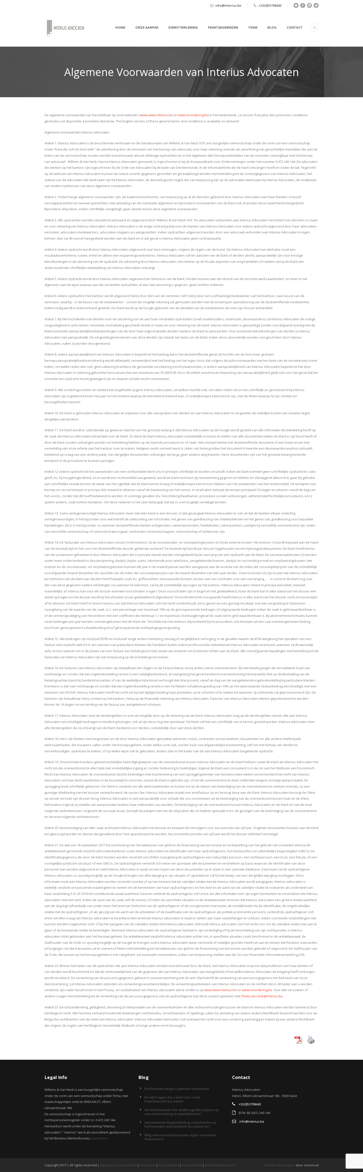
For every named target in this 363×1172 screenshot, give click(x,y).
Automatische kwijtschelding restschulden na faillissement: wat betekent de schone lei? (180, 1124)
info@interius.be (228, 5)
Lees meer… (101, 1138)
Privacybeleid (169, 1165)
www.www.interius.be (156, 115)
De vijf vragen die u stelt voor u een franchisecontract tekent (172, 1099)
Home (120, 27)
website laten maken (279, 1165)
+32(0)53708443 (270, 5)
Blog (272, 27)
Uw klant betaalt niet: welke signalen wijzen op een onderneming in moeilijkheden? (181, 1112)
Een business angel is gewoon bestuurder (176, 1088)
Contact (294, 27)
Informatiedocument (220, 1165)
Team (252, 27)
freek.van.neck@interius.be (262, 996)
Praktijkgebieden (223, 27)
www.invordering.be (193, 115)
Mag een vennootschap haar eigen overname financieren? (180, 1137)
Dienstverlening (183, 27)
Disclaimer (147, 1165)
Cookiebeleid (192, 1165)
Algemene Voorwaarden (118, 1165)
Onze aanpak (146, 27)
